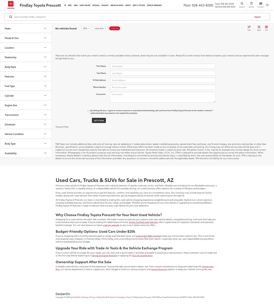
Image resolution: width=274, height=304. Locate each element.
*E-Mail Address (99, 80)
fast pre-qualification (142, 255)
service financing (159, 269)
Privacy (92, 297)
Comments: (101, 94)
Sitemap (85, 297)
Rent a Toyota (139, 5)
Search (257, 16)
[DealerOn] (63, 293)
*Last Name (101, 73)
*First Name (101, 66)
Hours (129, 297)
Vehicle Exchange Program (104, 255)
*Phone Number (99, 87)
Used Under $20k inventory (149, 235)
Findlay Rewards (154, 5)
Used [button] (76, 5)
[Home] (65, 5)
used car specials (111, 225)
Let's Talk (99, 120)
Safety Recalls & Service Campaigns (111, 297)
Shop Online (85, 5)
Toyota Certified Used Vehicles (143, 222)
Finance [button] (104, 5)
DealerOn (76, 297)
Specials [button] (95, 5)
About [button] (128, 5)
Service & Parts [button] (116, 5)
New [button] (70, 5)
